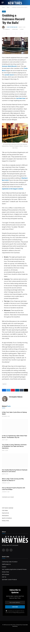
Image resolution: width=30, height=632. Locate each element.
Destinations (5, 515)
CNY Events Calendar (7, 508)
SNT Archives (5, 574)
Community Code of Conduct (9, 561)
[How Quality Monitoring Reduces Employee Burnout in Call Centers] (15, 460)
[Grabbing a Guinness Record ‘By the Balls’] (15, 45)
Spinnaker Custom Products (9, 579)
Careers (4, 567)
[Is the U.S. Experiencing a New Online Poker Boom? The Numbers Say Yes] (15, 426)
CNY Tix (4, 577)
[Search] (27, 2)
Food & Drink (5, 513)
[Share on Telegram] (22, 33)
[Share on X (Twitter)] (9, 33)
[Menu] (3, 2)
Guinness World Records (9, 66)
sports (4, 384)
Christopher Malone (12, 27)
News (4, 11)
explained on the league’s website (12, 189)
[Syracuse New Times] (15, 2)
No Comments (6, 29)
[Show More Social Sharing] (26, 33)
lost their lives (20, 98)
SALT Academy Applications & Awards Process (14, 569)
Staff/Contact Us (6, 564)
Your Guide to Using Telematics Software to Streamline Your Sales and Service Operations (14, 446)
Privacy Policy (16, 612)
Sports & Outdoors (7, 518)
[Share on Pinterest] (13, 33)
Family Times (5, 520)
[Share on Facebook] (4, 33)
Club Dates (5, 510)
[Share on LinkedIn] (18, 33)
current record (9, 75)
